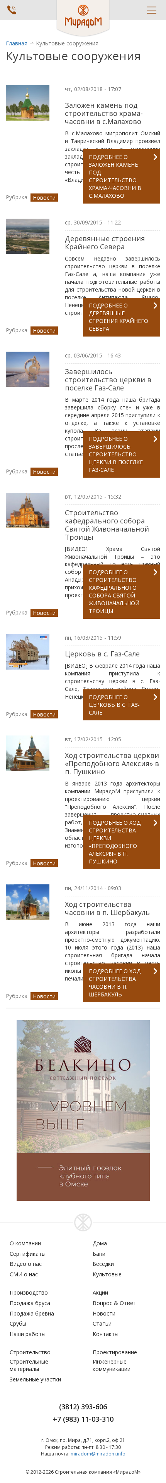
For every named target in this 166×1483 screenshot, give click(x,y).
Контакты (106, 1334)
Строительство (30, 1352)
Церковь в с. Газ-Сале (102, 653)
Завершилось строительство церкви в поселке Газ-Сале (108, 379)
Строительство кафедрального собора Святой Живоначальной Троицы (107, 525)
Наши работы (28, 1334)
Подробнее (115, 176)
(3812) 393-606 (83, 1406)
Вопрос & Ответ (114, 1303)
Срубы (18, 1323)
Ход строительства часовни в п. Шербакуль (107, 908)
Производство (29, 1292)
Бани (99, 1253)
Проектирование (115, 1352)
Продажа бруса (30, 1303)
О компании (25, 1243)
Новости (44, 197)
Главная (16, 43)
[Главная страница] (83, 18)
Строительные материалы (29, 1365)
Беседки (103, 1263)
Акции (100, 1292)
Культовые (107, 1274)
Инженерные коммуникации (111, 1365)
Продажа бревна (32, 1313)
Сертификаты (28, 1253)
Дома (100, 1243)
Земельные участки (35, 1379)
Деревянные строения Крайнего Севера (105, 242)
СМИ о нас (24, 1274)
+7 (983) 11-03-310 (83, 1419)
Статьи (102, 1323)
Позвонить (11, 10)
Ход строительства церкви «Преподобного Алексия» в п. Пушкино (112, 763)
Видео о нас (26, 1263)
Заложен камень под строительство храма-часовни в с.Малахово (104, 113)
